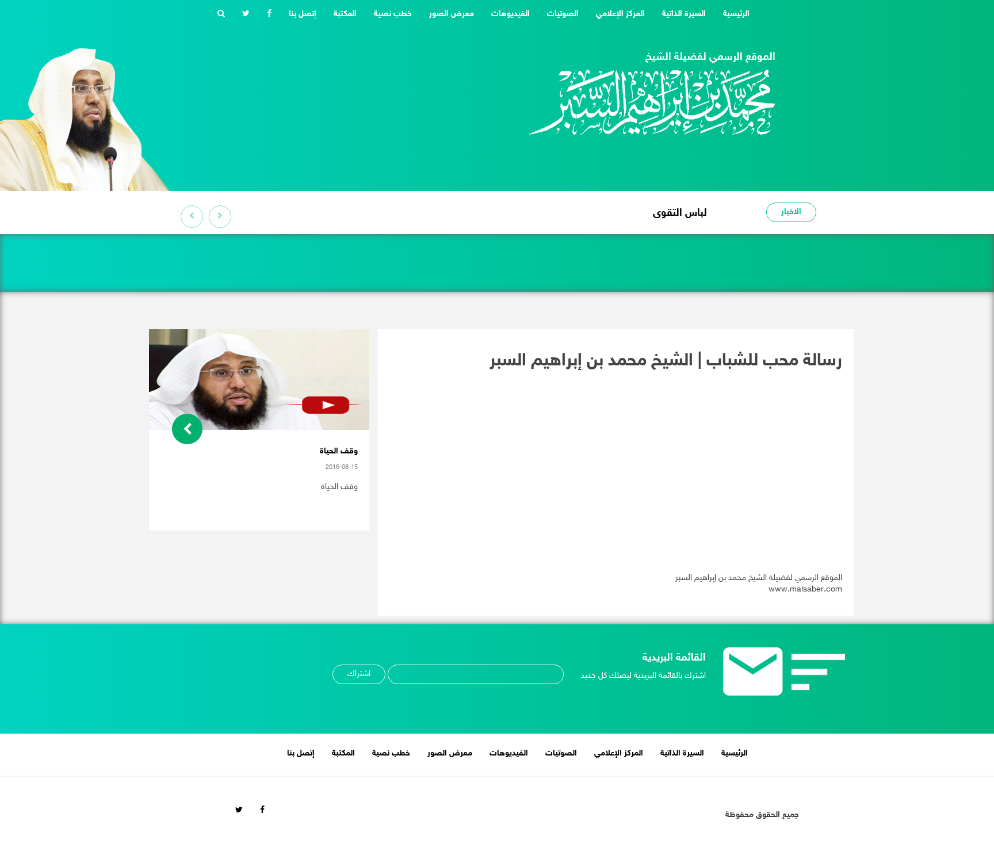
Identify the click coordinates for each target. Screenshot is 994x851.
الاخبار (791, 212)
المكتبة (345, 14)
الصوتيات (563, 14)
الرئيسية (732, 14)
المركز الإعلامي (620, 14)
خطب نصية (393, 14)
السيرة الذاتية (684, 14)
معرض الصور (451, 14)
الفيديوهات (510, 14)
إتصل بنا (302, 14)
